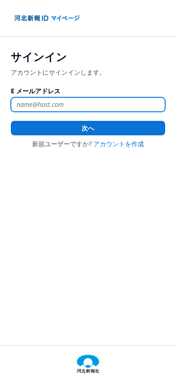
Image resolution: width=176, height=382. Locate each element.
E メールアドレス (35, 90)
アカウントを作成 (118, 143)
